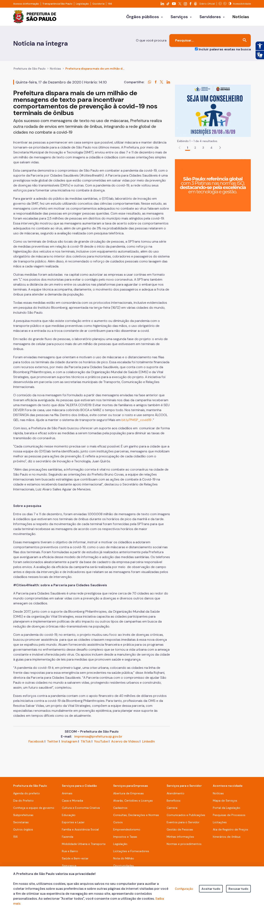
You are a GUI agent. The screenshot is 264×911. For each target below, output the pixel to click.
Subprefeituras (23, 815)
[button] (220, 147)
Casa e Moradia (72, 800)
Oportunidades (123, 865)
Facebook (36, 741)
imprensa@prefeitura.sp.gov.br (98, 736)
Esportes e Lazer (73, 822)
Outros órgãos (23, 829)
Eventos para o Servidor (183, 822)
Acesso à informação (26, 3)
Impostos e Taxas (125, 837)
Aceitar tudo (211, 889)
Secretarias (21, 822)
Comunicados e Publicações (186, 815)
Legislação (82, 3)
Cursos (118, 822)
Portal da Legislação (226, 808)
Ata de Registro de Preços (230, 829)
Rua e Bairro (70, 851)
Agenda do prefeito (26, 793)
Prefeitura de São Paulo (30, 68)
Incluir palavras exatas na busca (225, 49)
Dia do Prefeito (23, 800)
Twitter (52, 741)
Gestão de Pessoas (180, 829)
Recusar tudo (238, 889)
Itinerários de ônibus (226, 837)
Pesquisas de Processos (229, 815)
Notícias (55, 68)
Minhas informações (180, 837)
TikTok (86, 741)
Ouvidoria (98, 3)
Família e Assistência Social (80, 829)
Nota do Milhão (123, 858)
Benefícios (173, 800)
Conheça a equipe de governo (33, 808)
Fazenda (67, 837)
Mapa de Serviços (225, 800)
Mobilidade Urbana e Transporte (84, 844)
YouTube (101, 741)
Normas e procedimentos (184, 844)
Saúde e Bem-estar (75, 858)
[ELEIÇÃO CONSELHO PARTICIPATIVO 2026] (213, 110)
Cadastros (120, 808)
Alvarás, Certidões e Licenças (133, 800)
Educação (68, 815)
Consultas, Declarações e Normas (136, 815)
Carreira (172, 808)
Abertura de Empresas (128, 793)
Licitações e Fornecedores (131, 851)
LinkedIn (148, 741)
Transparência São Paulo (57, 3)
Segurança (69, 865)
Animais (67, 793)
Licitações (220, 822)
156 (110, 3)
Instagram (69, 741)
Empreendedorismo (126, 829)
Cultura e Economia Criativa (81, 808)
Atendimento (175, 793)
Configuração (184, 889)
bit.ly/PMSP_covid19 (136, 420)
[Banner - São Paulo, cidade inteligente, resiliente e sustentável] (213, 185)
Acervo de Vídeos (125, 741)
